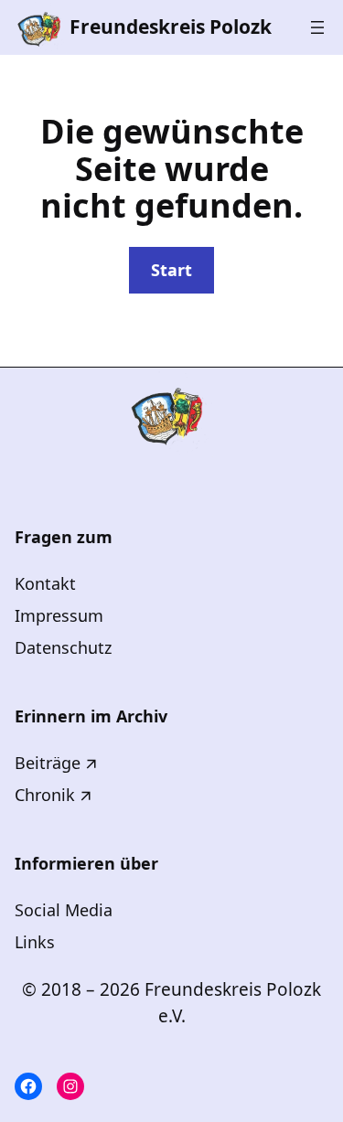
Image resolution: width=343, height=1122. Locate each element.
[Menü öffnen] (317, 27)
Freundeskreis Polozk (171, 26)
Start (171, 270)
